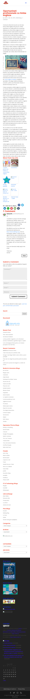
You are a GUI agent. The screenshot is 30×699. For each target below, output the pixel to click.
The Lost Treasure (7, 438)
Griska (4, 517)
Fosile (4, 462)
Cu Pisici (5, 515)
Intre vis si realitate (7, 466)
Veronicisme (6, 414)
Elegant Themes (14, 695)
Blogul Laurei (6, 372)
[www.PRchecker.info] (9, 609)
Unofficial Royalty (7, 445)
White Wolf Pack (7, 447)
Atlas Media (6, 496)
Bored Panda (6, 429)
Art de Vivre (5, 370)
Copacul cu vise (6, 459)
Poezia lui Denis (6, 332)
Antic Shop (5, 453)
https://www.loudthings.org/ (13, 231)
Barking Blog (6, 513)
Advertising (18, 18)
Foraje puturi (6, 500)
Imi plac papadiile (5, 185)
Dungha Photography (8, 434)
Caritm (20, 628)
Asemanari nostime (13, 185)
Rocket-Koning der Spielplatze (10, 519)
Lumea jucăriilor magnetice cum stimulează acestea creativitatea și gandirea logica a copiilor (13, 651)
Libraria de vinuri (7, 505)
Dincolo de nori (6, 381)
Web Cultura (6, 419)
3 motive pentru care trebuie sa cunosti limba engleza (6, 170)
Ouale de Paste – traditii (14, 197)
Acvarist (5, 510)
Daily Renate (6, 377)
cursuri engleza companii (10, 79)
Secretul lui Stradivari (8, 336)
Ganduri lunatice (7, 388)
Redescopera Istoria (7, 406)
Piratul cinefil (6, 479)
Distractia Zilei (6, 498)
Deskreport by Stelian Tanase (10, 379)
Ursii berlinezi (14, 167)
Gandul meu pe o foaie (8, 464)
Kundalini (5, 475)
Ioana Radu (5, 468)
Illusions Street (6, 390)
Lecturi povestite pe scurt (9, 399)
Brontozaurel (6, 457)
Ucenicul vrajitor (7, 412)
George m (5, 355)
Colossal (5, 431)
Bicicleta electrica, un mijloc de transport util (6, 199)
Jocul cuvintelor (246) (15, 352)
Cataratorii (5, 374)
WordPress (15, 697)
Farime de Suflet (7, 383)
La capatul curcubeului (8, 397)
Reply (24, 255)
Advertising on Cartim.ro (10, 689)
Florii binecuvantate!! (8, 334)
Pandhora (5, 477)
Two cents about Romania (9, 443)
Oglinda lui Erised (7, 401)
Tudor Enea (5, 352)
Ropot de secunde (7, 408)
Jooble (4, 471)
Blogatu (5, 485)
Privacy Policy (21, 689)
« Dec (4, 680)
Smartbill (5, 488)
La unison (5, 502)
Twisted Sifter (6, 440)
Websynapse (6, 490)
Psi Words (5, 403)
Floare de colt (6, 386)
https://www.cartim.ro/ (15, 637)
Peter (4, 359)
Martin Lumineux (7, 436)
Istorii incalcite (6, 395)
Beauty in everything (8, 427)
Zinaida (4, 421)
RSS (8, 641)
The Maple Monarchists (8, 410)
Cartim (5, 18)
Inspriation (5, 392)
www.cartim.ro (15, 633)
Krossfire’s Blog (6, 473)
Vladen (4, 417)
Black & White (6, 455)
